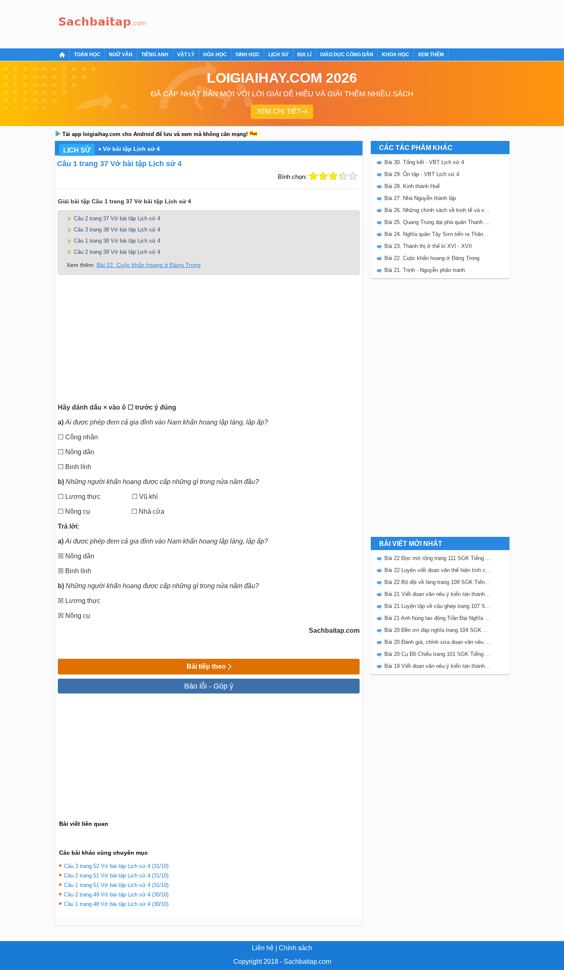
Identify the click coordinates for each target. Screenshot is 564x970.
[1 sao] (313, 176)
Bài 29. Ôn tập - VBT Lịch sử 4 (421, 174)
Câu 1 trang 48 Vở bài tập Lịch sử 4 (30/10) (116, 904)
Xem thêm (431, 54)
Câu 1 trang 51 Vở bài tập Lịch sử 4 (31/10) (116, 885)
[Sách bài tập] (102, 23)
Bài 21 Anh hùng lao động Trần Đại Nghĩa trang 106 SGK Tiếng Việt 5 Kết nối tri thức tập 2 (437, 618)
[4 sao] (343, 176)
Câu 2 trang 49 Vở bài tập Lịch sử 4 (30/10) (116, 894)
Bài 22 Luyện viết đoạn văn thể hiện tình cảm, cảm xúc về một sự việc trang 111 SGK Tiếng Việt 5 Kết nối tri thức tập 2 (437, 570)
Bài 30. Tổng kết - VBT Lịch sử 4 (424, 162)
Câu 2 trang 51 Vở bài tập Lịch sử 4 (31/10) (116, 875)
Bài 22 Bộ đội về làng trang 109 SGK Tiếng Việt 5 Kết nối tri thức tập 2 (437, 582)
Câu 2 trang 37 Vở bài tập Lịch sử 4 (117, 218)
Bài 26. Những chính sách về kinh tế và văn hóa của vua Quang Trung (437, 210)
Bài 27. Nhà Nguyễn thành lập (420, 198)
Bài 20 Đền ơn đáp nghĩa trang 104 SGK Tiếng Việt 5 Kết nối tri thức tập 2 (437, 630)
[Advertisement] (300, 22)
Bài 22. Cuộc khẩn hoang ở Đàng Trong (149, 265)
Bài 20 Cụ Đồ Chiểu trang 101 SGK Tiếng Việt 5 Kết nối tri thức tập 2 (437, 654)
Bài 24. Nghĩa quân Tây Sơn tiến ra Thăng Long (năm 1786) (437, 234)
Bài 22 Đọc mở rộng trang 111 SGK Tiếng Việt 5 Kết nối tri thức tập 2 (437, 558)
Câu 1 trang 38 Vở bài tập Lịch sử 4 (117, 241)
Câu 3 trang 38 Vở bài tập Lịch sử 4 (117, 229)
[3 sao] (333, 176)
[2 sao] (323, 176)
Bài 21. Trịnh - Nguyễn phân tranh (424, 270)
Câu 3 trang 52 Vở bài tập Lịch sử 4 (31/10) (116, 866)
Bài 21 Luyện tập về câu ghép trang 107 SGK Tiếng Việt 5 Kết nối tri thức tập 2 (437, 606)
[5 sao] (353, 176)
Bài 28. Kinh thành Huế (412, 186)
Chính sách (295, 947)
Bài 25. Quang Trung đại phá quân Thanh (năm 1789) (437, 222)
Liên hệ (263, 947)
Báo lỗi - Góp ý (208, 686)
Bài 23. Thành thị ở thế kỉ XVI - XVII (428, 246)
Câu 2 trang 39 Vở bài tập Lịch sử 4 (117, 252)
